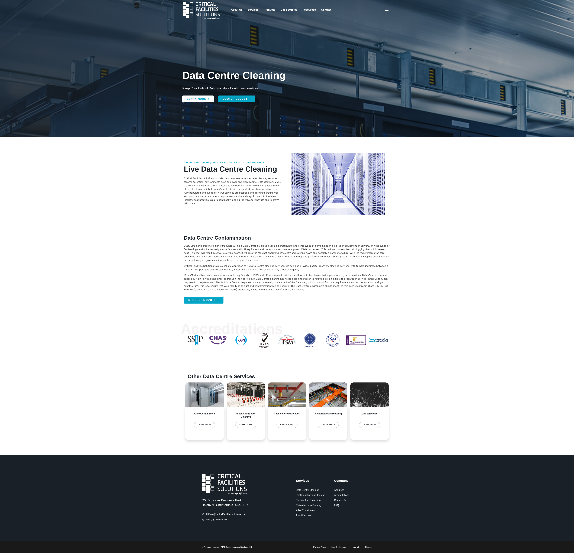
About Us (236, 9)
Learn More (204, 425)
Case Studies (289, 9)
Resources (309, 9)
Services (253, 9)
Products (269, 9)
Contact (326, 9)
